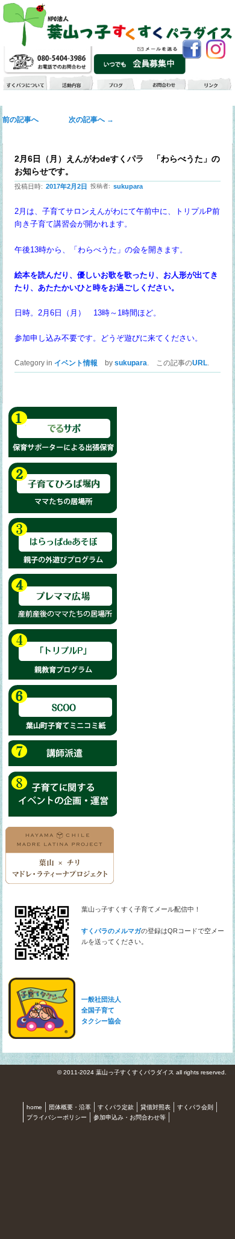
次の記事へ (87, 119)
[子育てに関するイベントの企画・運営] (62, 815)
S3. (231, 1073)
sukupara (128, 186)
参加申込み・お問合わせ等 (129, 1117)
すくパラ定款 (116, 1107)
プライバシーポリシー (57, 1117)
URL (199, 363)
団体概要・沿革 (70, 1107)
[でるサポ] (62, 455)
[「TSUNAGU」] (62, 733)
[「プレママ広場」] (62, 622)
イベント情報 (76, 363)
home (34, 1107)
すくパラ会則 (195, 1107)
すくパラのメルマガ (111, 930)
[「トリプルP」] (62, 678)
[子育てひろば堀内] (62, 511)
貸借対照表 (155, 1107)
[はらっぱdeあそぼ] (62, 566)
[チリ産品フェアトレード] (59, 881)
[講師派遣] (62, 764)
